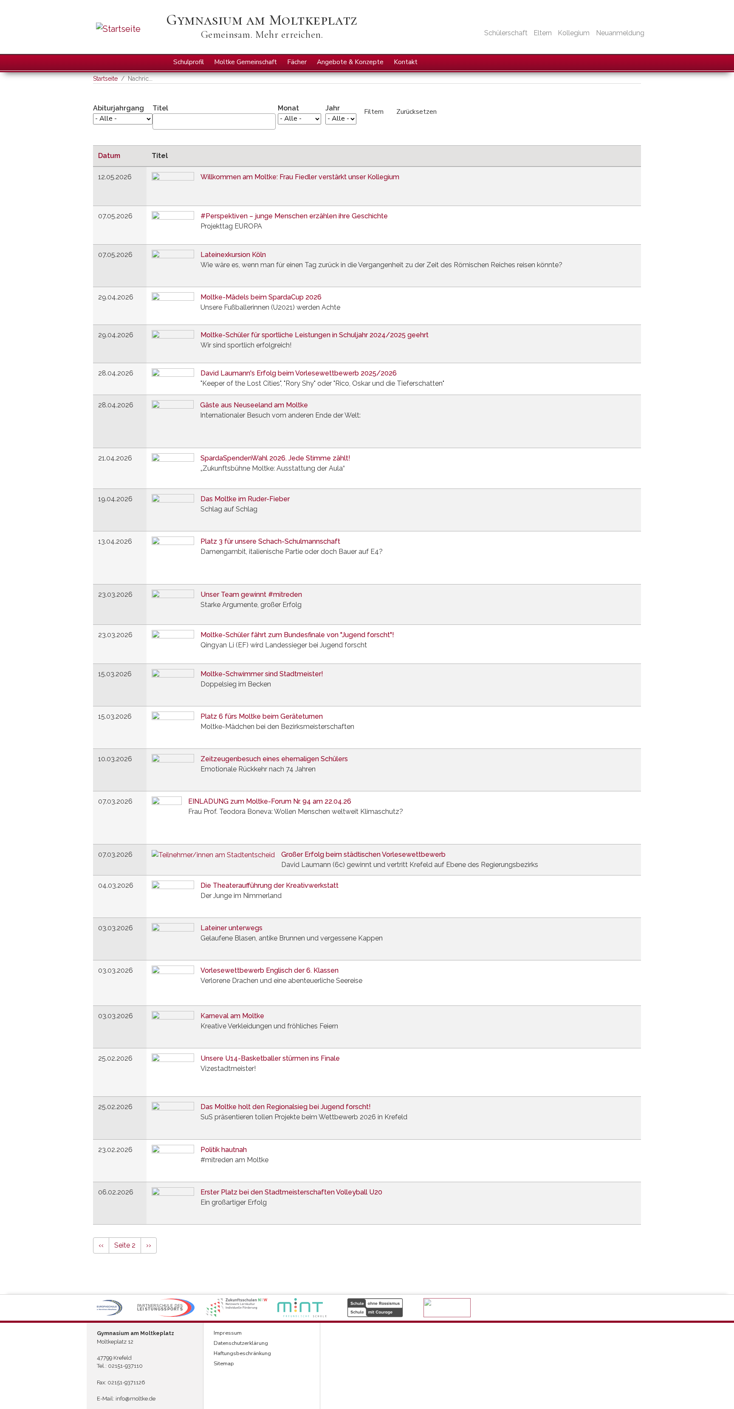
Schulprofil (188, 62)
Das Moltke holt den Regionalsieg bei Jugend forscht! (285, 1107)
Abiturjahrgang (118, 108)
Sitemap (224, 1363)
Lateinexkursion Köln (233, 255)
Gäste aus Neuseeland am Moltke (254, 405)
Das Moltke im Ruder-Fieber (245, 499)
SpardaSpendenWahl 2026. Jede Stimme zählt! (275, 458)
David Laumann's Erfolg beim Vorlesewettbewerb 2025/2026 (298, 373)
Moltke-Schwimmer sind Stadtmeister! (261, 674)
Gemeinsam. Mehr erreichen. (262, 34)
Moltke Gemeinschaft (245, 62)
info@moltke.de (135, 1398)
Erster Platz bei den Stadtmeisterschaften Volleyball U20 (291, 1192)
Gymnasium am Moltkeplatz (261, 20)
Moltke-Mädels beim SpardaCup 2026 (261, 297)
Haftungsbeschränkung (242, 1353)
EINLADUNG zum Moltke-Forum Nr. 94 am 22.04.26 (269, 801)
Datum (113, 156)
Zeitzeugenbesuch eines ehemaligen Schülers (274, 759)
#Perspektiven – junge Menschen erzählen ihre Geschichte (294, 216)
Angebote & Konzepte (350, 62)
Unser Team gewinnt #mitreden (251, 594)
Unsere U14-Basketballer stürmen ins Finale (270, 1058)
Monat (288, 108)
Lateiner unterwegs (231, 928)
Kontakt (406, 62)
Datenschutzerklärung (241, 1343)
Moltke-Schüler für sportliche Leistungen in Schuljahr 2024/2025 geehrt (314, 335)
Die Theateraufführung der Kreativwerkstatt (269, 885)
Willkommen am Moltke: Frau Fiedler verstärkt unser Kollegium (299, 177)
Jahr (332, 108)
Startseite (105, 78)
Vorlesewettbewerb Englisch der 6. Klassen (269, 970)
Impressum (228, 1333)
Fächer (297, 62)
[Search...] (634, 62)
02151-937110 (125, 1366)
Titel (160, 108)
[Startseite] (130, 28)
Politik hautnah (223, 1150)
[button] (109, 1307)
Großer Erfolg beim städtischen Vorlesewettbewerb (363, 854)
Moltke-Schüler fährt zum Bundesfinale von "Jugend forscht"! (297, 635)
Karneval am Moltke (232, 1016)
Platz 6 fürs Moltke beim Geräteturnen (261, 716)
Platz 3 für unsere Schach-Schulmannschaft (270, 541)
